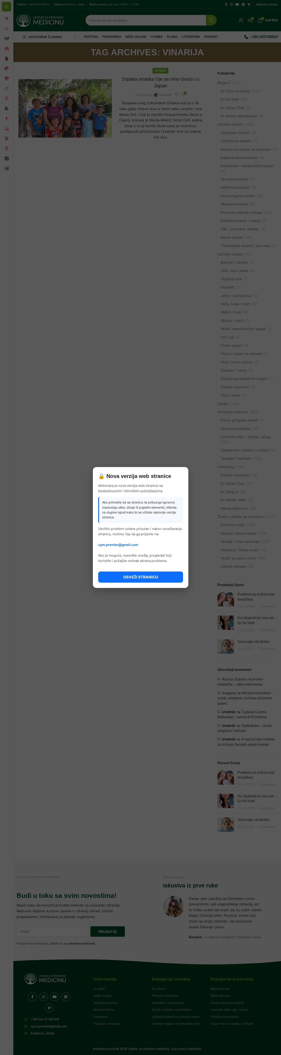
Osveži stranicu (140, 577)
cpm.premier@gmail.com (118, 545)
